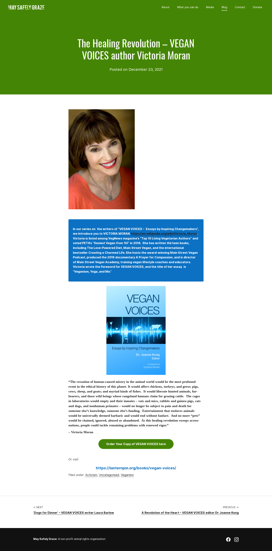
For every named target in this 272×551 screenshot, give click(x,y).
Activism (91, 475)
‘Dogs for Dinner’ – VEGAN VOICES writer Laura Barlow (73, 513)
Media (210, 7)
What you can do (187, 7)
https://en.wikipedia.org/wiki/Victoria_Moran (164, 233)
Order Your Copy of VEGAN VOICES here (136, 444)
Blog (224, 7)
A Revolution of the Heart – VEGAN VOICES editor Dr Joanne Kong (190, 513)
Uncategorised (109, 475)
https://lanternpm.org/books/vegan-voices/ (136, 468)
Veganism (127, 475)
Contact (240, 7)
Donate (257, 7)
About (165, 7)
